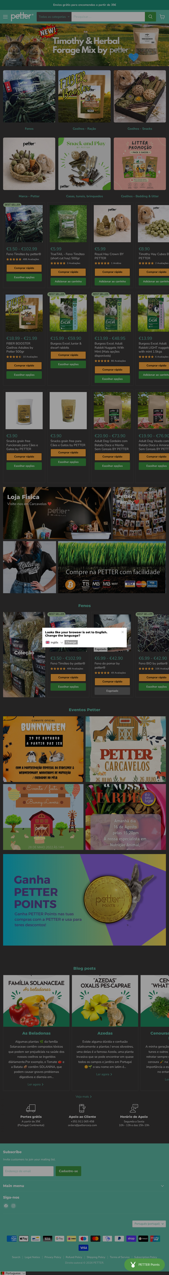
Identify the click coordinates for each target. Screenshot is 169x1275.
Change (71, 642)
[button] (54, 642)
